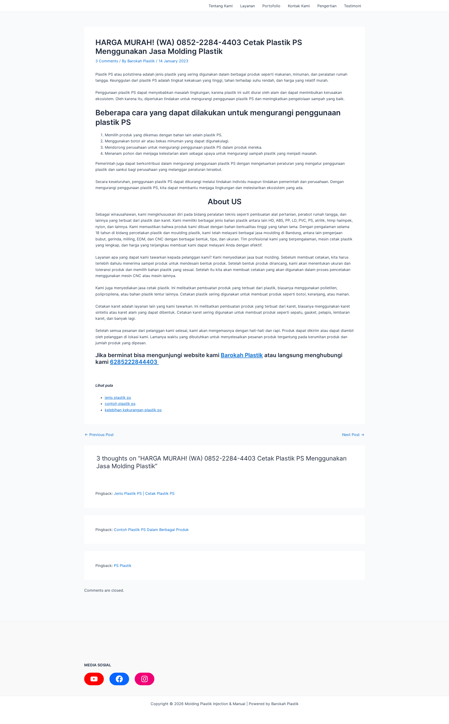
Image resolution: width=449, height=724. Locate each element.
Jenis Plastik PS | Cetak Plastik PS (144, 493)
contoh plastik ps (120, 403)
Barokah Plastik (242, 355)
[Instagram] (144, 679)
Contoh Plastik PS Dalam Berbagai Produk (151, 529)
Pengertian (327, 6)
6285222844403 (134, 361)
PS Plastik (122, 565)
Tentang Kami (221, 6)
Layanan (247, 6)
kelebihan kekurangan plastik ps (133, 410)
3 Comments (106, 61)
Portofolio (271, 6)
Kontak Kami (299, 6)
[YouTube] (94, 679)
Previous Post (99, 434)
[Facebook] (119, 679)
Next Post (353, 434)
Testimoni (352, 6)
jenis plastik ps (118, 397)
